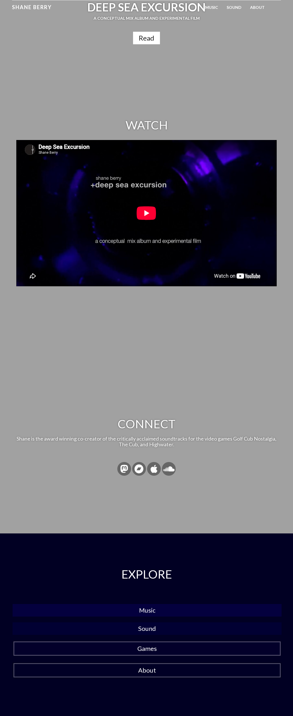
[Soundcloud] (169, 469)
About (257, 7)
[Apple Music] (154, 469)
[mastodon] (124, 469)
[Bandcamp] (139, 469)
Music (211, 7)
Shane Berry (32, 7)
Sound (234, 7)
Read (146, 38)
